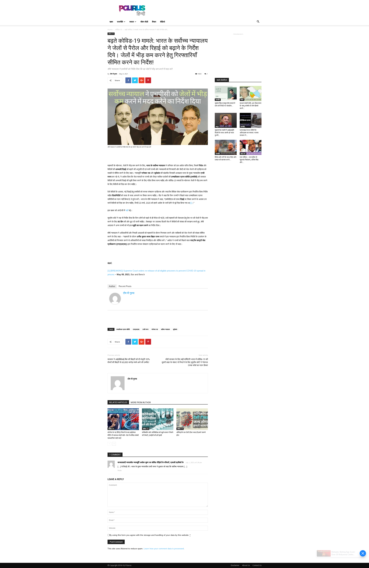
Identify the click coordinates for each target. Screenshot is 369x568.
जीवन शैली (144, 21)
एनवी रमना (145, 329)
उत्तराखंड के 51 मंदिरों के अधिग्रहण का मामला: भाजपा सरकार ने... (249, 132)
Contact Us (257, 565)
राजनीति (120, 21)
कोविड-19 (118, 29)
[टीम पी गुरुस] (115, 298)
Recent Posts (125, 286)
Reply (120, 470)
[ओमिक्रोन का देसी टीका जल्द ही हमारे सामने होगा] (192, 419)
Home (110, 29)
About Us (246, 565)
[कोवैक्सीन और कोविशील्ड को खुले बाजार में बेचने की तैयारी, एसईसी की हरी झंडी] (157, 419)
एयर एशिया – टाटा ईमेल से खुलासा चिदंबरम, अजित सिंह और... (249, 159)
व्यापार (131, 21)
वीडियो (162, 21)
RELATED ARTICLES (118, 402)
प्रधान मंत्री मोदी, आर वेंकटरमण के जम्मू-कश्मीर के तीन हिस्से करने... (250, 105)
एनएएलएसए (136, 329)
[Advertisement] (209, 10)
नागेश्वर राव (154, 329)
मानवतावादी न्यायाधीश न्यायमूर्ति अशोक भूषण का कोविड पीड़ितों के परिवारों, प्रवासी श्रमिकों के (150, 462)
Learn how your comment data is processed (164, 548)
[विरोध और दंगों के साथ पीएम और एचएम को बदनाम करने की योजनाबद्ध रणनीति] (226, 147)
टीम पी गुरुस (113, 74)
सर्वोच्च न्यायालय (165, 329)
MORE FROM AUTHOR (141, 402)
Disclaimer (235, 565)
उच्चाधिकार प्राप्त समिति (123, 329)
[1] (191, 203)
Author (112, 286)
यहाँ (127, 210)
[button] (258, 22)
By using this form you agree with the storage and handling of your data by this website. (149, 535)
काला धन (243, 154)
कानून (217, 127)
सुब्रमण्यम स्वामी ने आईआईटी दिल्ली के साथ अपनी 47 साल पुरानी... (224, 132)
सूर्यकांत (175, 329)
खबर (111, 21)
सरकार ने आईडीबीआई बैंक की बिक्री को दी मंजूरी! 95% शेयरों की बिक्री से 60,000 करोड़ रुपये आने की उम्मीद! (129, 361)
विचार (154, 21)
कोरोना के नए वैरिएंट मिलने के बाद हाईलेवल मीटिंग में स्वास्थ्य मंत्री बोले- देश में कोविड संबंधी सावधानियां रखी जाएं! (123, 435)
